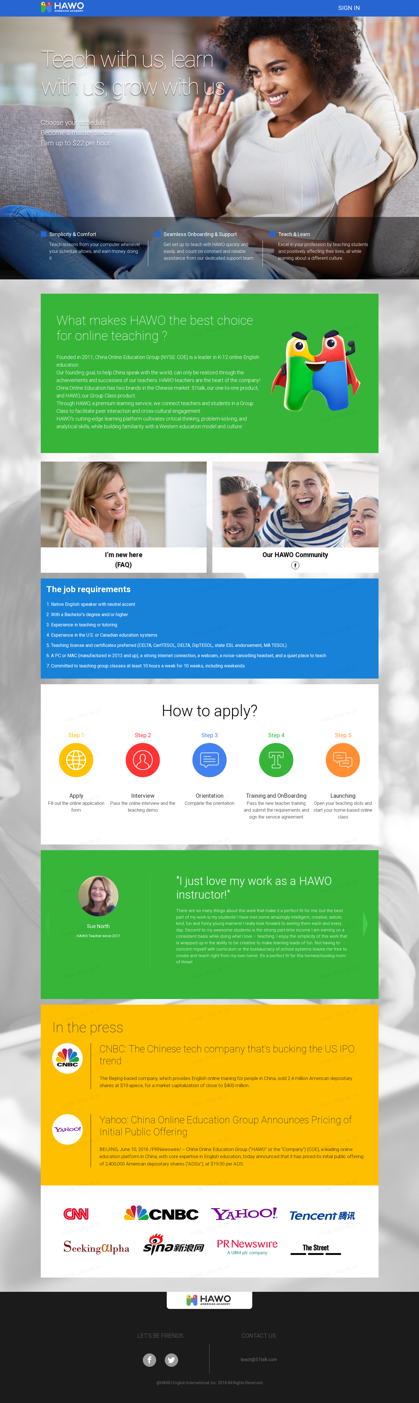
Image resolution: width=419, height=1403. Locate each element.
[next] (369, 924)
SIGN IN (349, 8)
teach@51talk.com (259, 1359)
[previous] (50, 924)
